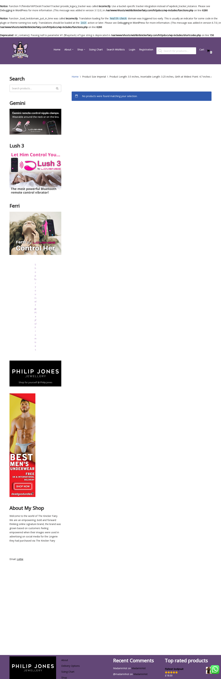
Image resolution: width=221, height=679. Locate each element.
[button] (72, 49)
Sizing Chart (96, 49)
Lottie (20, 559)
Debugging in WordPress (14, 10)
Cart (201, 49)
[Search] (57, 88)
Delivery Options (70, 665)
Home (57, 49)
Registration (146, 49)
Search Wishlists (116, 49)
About (64, 660)
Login (132, 49)
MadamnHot (139, 668)
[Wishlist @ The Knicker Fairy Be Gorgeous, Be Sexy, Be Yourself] (19, 50)
